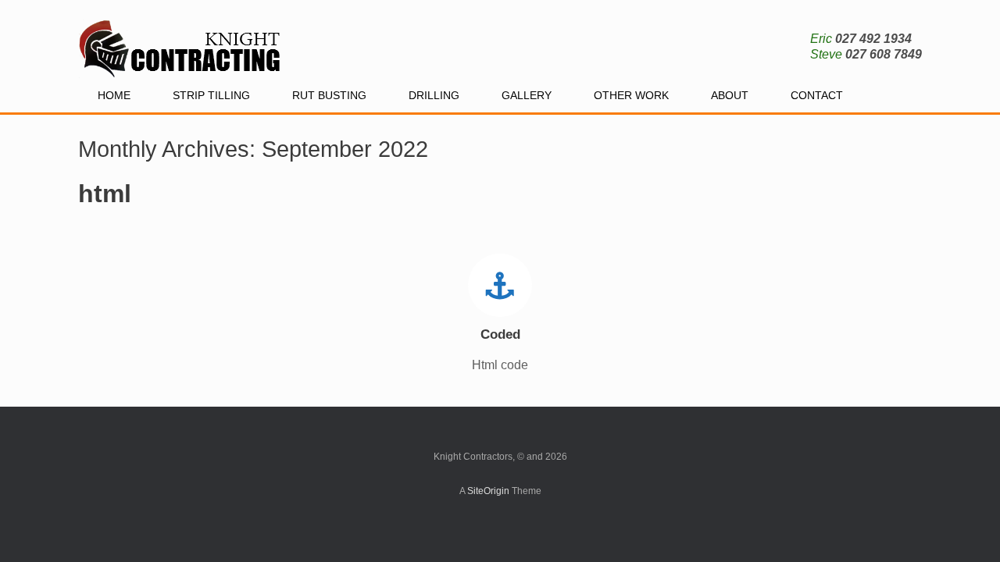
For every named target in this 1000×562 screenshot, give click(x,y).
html (104, 194)
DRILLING (434, 95)
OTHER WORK (631, 95)
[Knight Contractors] (181, 39)
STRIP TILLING (211, 95)
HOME (114, 95)
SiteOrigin (488, 491)
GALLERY (527, 95)
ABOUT (729, 95)
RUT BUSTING (329, 95)
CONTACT (817, 95)
